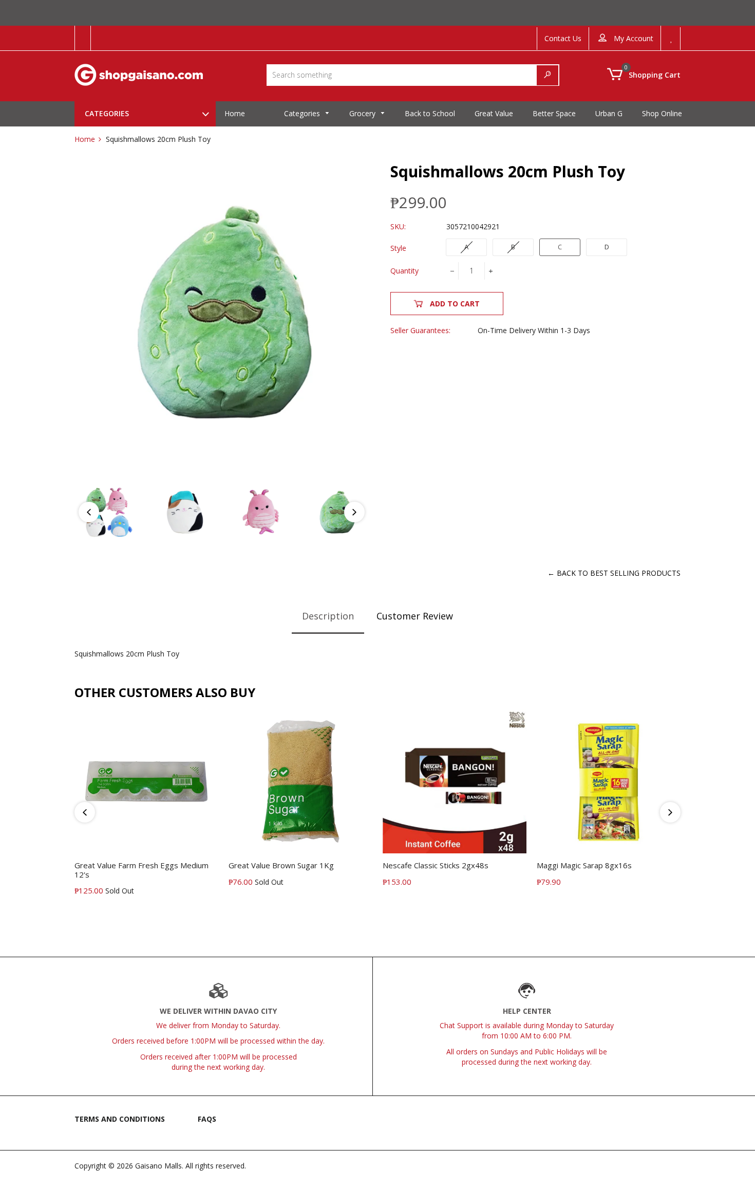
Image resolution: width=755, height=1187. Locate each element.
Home (84, 139)
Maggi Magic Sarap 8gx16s (584, 865)
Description (328, 616)
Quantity (404, 271)
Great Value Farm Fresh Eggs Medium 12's (141, 869)
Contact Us (562, 38)
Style (398, 248)
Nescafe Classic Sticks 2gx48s (435, 865)
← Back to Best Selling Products (614, 573)
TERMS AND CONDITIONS (119, 1119)
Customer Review (414, 616)
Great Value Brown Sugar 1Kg (281, 865)
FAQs (207, 1119)
